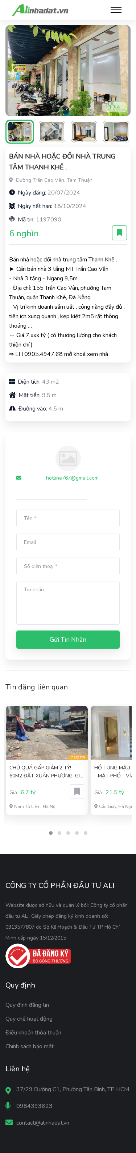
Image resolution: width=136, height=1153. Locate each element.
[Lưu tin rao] (119, 232)
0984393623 (34, 1106)
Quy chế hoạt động (29, 1019)
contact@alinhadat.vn (42, 1123)
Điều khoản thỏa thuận (33, 1033)
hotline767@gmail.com (72, 478)
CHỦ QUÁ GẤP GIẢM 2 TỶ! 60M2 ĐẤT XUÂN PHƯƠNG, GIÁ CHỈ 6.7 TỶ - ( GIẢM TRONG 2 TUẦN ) (46, 772)
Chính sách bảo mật (29, 1046)
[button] (122, 71)
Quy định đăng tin (27, 1005)
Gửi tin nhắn (68, 640)
